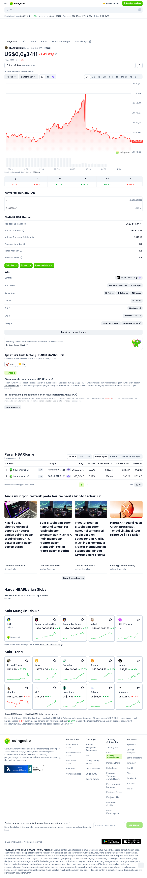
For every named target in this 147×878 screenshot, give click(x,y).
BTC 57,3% (76, 16)
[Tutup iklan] (26, 620)
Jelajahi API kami (33, 172)
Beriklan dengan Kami (15, 345)
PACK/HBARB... (55, 476)
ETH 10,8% (87, 16)
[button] (118, 285)
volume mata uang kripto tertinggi (55, 401)
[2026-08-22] (130, 77)
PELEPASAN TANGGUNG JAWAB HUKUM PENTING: (28, 850)
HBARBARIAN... (55, 469)
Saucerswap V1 (11, 385)
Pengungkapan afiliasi (13, 458)
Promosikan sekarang (49, 645)
